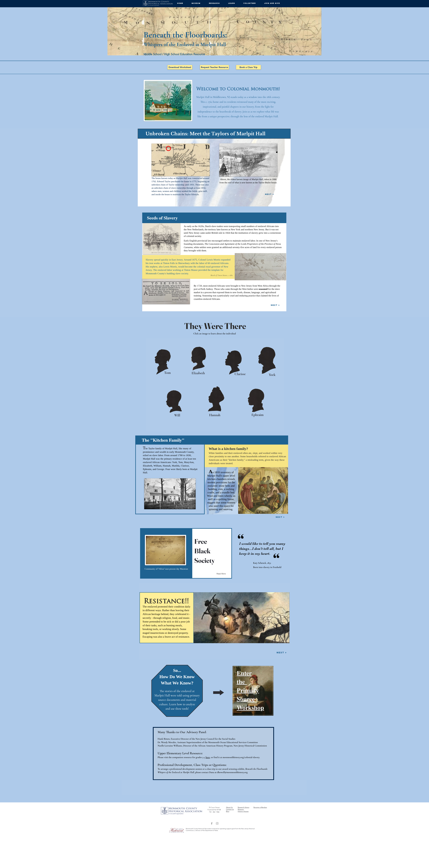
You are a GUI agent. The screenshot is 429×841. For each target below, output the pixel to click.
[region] (252, 690)
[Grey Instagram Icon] (217, 823)
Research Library (243, 807)
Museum (241, 809)
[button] (198, 3)
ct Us (232, 809)
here (208, 757)
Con (227, 809)
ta (229, 809)
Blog (227, 811)
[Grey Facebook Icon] (211, 823)
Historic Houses (243, 811)
